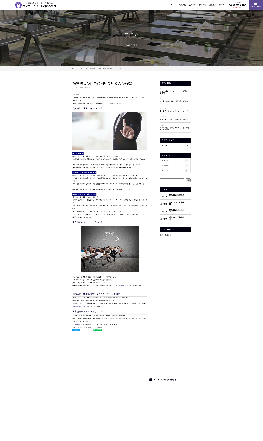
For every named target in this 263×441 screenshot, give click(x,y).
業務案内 (182, 5)
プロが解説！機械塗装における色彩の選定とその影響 (174, 128)
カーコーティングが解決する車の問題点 (174, 119)
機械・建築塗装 (90, 68)
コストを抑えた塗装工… (176, 203)
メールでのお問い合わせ (164, 380)
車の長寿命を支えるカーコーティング (174, 111)
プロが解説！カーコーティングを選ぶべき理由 (174, 92)
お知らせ (174, 160)
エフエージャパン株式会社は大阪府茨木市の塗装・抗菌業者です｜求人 (94, 430)
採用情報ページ (123, 285)
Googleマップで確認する (82, 416)
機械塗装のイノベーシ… (176, 210)
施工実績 (192, 5)
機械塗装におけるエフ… (176, 195)
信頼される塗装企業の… (176, 218)
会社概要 (212, 5)
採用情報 (202, 5)
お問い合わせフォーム (79, 306)
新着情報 (174, 166)
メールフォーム (255, 7)
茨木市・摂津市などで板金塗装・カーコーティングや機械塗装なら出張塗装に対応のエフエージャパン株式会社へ (95, 405)
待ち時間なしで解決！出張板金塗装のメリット (174, 102)
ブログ (221, 5)
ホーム (173, 5)
